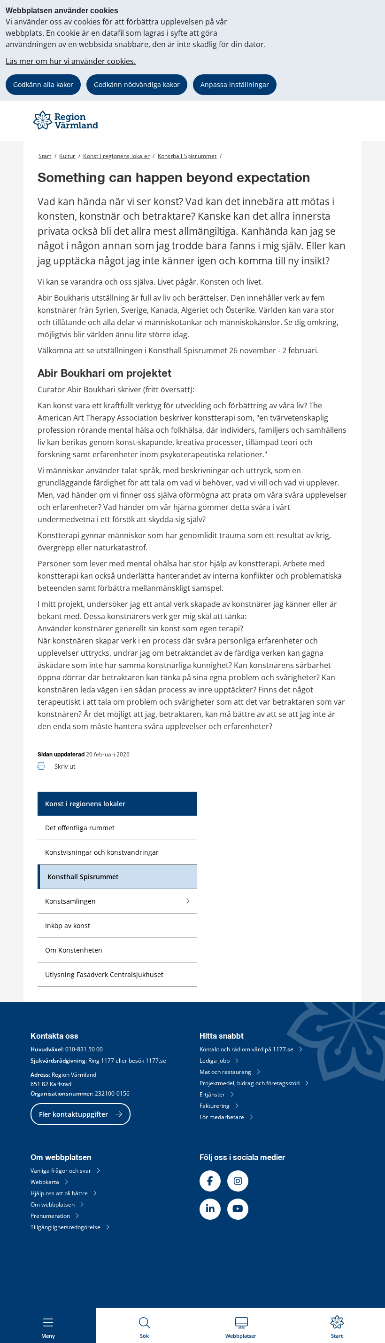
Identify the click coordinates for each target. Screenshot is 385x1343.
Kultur (67, 156)
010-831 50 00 (84, 1049)
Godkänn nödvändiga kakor (137, 84)
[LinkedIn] (210, 1209)
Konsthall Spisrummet (187, 156)
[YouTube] (237, 1209)
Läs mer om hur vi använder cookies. (71, 61)
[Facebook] (210, 1181)
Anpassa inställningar (234, 84)
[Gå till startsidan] (67, 129)
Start (45, 156)
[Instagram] (237, 1181)
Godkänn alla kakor (43, 84)
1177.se (156, 1061)
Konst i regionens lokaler (116, 156)
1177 (107, 1061)
